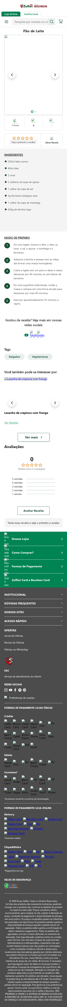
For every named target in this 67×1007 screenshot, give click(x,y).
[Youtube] (10, 690)
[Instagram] (6, 690)
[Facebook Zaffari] (33, 335)
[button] (32, 111)
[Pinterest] (24, 690)
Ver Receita (11, 422)
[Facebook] (15, 690)
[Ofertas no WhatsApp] (9, 667)
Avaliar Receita (33, 510)
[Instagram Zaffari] (40, 335)
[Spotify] (19, 690)
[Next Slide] (55, 74)
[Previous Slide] (12, 74)
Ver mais (31, 437)
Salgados (14, 356)
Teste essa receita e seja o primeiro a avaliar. (34, 522)
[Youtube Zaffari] (26, 335)
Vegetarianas (40, 356)
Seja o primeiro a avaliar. (24, 142)
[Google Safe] (11, 886)
